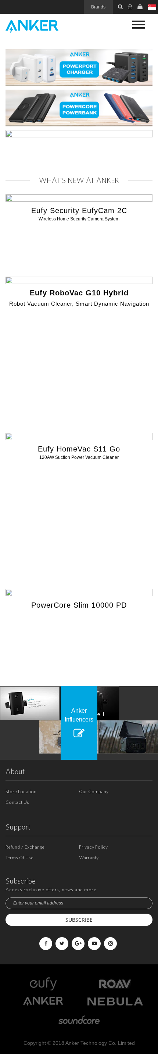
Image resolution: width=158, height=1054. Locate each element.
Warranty (88, 857)
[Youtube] (94, 943)
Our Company (93, 791)
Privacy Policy (93, 847)
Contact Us (17, 802)
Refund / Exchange (25, 847)
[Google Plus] (78, 943)
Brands (98, 7)
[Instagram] (110, 943)
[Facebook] (45, 943)
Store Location (21, 791)
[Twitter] (61, 943)
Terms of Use (19, 857)
